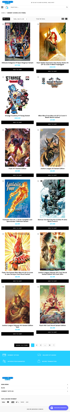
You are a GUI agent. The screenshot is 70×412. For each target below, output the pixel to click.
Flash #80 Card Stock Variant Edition (52, 325)
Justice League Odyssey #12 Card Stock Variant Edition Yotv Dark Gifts (52, 273)
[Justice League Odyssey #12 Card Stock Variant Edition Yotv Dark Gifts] (52, 251)
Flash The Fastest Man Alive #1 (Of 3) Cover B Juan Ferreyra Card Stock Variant (17, 273)
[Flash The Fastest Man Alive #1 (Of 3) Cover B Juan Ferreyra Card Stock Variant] (17, 251)
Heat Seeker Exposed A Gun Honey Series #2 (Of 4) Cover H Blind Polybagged (52, 63)
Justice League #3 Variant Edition (52, 168)
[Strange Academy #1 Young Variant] (17, 95)
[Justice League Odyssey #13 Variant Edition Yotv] (17, 304)
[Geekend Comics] (7, 2)
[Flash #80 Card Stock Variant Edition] (52, 304)
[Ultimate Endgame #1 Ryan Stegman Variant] (17, 42)
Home (3, 13)
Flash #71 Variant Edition (17, 168)
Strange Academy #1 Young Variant (17, 115)
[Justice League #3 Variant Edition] (52, 147)
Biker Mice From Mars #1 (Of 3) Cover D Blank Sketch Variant (52, 116)
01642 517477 (51, 2)
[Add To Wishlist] (3, 24)
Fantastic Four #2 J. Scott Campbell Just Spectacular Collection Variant (17, 220)
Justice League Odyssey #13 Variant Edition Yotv (17, 326)
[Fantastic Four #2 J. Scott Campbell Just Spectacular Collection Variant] (17, 199)
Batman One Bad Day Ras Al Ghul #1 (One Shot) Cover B (52, 220)
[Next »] (53, 345)
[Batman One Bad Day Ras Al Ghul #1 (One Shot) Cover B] (52, 199)
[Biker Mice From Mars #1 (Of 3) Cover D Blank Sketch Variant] (52, 95)
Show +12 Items (22, 345)
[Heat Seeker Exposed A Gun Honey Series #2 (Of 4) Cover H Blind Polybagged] (52, 42)
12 (49, 345)
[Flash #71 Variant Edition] (17, 147)
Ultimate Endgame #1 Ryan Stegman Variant (17, 63)
